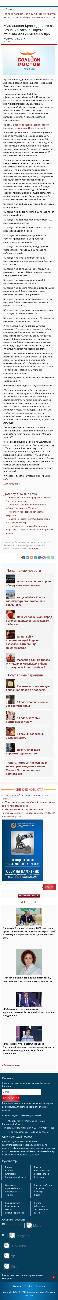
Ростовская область (15, 1177)
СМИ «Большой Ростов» (17, 1136)
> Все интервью (11, 1065)
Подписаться (11, 1098)
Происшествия (12, 1203)
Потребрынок (12, 1192)
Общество (39, 1206)
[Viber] (44, 557)
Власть (37, 1167)
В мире (8, 1167)
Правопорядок (41, 1174)
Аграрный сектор (13, 1188)
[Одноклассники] (31, 557)
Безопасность (12, 1206)
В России (9, 1170)
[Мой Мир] (35, 557)
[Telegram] (52, 557)
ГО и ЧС (8, 1209)
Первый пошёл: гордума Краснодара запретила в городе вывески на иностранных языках (29, 530)
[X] (23, 557)
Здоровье (39, 1188)
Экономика (10, 1185)
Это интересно (41, 1209)
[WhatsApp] (48, 557)
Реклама (40, 1286)
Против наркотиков (15, 1213)
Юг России (10, 1174)
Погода (37, 1203)
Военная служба (42, 1170)
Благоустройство (43, 1185)
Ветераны (39, 1177)
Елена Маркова (11, 483)
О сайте (29, 1286)
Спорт (37, 1195)
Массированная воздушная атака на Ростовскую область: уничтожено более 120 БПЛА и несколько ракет (28, 813)
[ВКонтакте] (27, 557)
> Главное (9, 9)
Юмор (37, 1213)
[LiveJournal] (40, 557)
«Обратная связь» (40, 1132)
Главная (17, 1286)
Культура (39, 1192)
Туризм (9, 1195)
